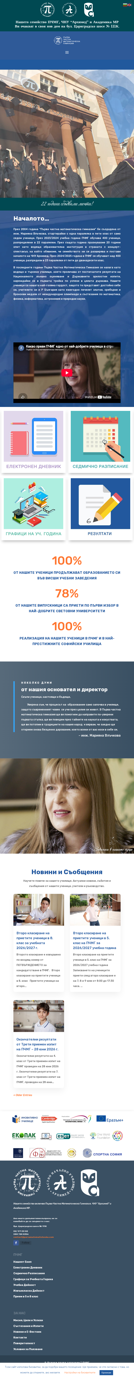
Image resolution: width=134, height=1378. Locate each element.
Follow (25, 1242)
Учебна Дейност (24, 1285)
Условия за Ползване (27, 1349)
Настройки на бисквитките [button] (79, 1372)
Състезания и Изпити (28, 1326)
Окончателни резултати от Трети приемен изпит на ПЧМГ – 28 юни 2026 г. (37, 1044)
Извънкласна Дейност (28, 1290)
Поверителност (24, 1343)
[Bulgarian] (125, 4)
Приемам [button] (106, 1372)
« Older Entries (22, 1095)
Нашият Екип (22, 1261)
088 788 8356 (21, 1234)
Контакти (20, 1337)
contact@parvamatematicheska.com (33, 1237)
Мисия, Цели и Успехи (28, 1320)
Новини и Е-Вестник (27, 1331)
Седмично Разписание (29, 1273)
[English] (129, 4)
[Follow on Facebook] (16, 1242)
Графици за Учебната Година (33, 1279)
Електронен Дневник (27, 1267)
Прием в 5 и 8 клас (25, 1296)
